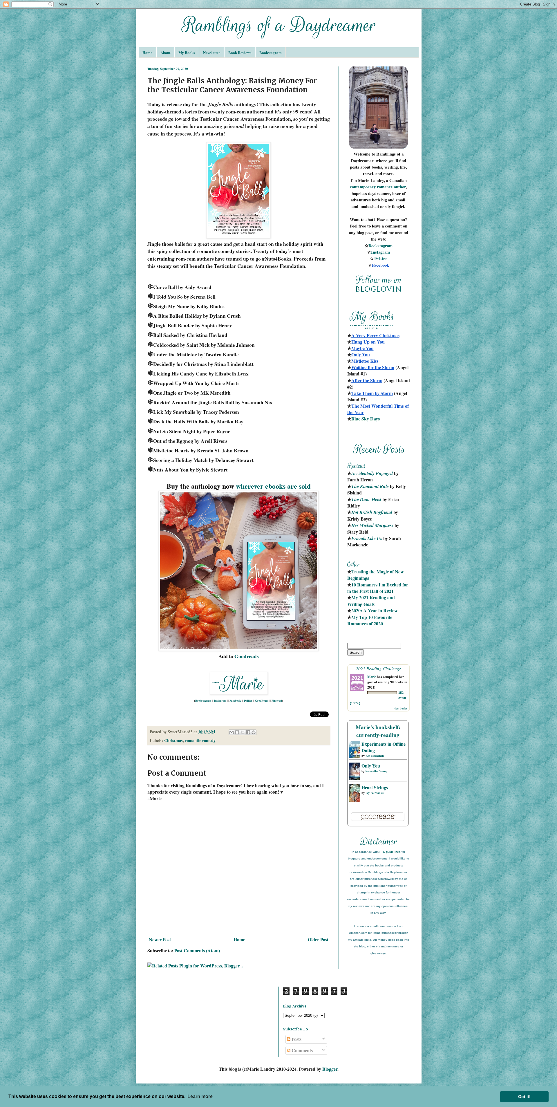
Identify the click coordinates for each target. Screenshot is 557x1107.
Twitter (248, 701)
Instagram (220, 701)
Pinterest (277, 701)
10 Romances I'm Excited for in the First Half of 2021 (378, 587)
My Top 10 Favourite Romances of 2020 (369, 620)
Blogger (329, 1069)
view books (400, 708)
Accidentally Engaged (372, 473)
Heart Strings (374, 787)
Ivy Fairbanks (375, 793)
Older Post (318, 939)
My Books (186, 52)
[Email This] (231, 732)
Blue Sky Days (365, 418)
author (400, 187)
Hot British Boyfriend (371, 512)
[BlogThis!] (237, 732)
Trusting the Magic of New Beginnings (376, 574)
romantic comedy (200, 740)
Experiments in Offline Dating (383, 747)
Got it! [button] (524, 1096)
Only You (370, 765)
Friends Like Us (366, 538)
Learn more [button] (200, 1096)
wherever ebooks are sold (273, 486)
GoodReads (262, 701)
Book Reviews (239, 52)
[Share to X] (242, 732)
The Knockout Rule (370, 486)
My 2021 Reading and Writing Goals (371, 600)
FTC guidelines (390, 851)
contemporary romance (372, 187)
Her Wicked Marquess (372, 525)
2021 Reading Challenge (378, 668)
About (165, 52)
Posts (295, 1039)
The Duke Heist (366, 499)
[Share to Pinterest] (253, 732)
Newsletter (211, 52)
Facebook (235, 701)
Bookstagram (270, 52)
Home (147, 52)
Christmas (173, 740)
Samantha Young (376, 771)
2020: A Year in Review (374, 610)
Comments (301, 1050)
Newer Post (160, 939)
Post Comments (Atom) (197, 950)
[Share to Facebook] (248, 732)
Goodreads (246, 656)
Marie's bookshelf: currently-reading (378, 731)
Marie (371, 676)
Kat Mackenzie (375, 756)
